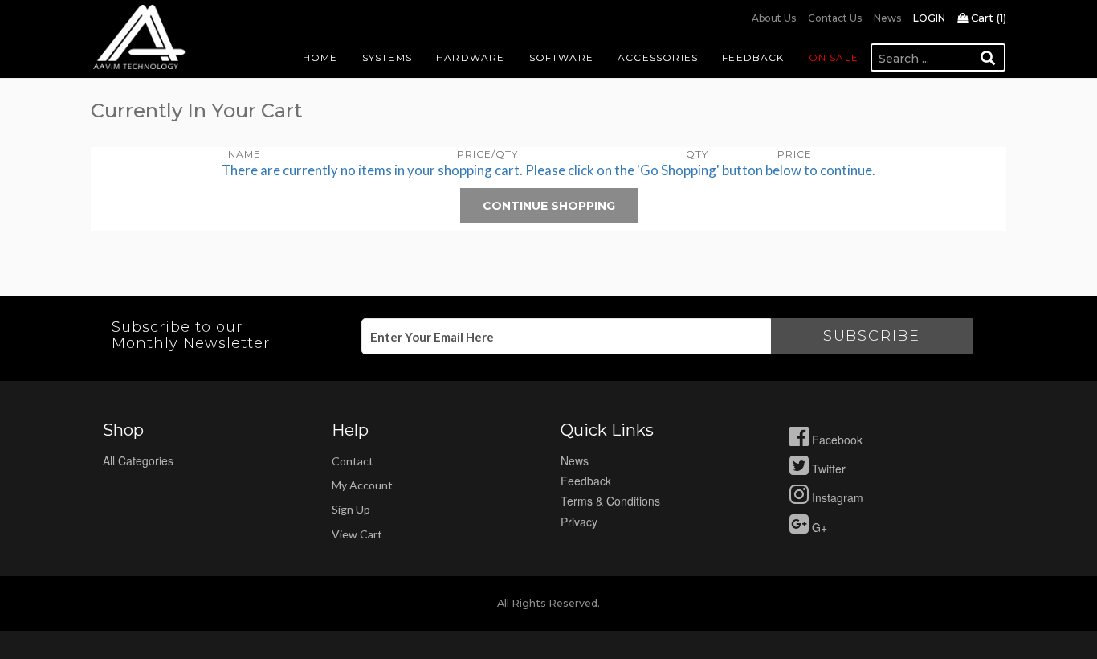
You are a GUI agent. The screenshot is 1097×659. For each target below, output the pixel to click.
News (887, 18)
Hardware (470, 57)
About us (774, 18)
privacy (579, 522)
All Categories (138, 460)
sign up (351, 509)
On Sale (833, 57)
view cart (357, 534)
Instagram (836, 497)
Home (320, 57)
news (575, 460)
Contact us (835, 18)
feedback (586, 481)
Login (929, 18)
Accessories (658, 57)
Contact (352, 461)
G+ (818, 527)
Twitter (827, 468)
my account (362, 485)
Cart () (987, 17)
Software (561, 57)
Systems (387, 57)
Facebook (836, 440)
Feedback (753, 57)
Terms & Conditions (610, 501)
